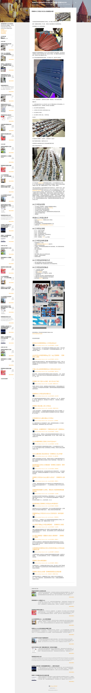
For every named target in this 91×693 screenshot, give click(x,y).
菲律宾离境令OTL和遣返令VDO (38, 600)
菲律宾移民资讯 (4, 30)
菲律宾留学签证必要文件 (6, 115)
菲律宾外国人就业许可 (36, 190)
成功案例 (2, 29)
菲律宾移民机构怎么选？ (37, 656)
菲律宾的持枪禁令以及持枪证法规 (39, 591)
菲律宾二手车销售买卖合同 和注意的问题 (40, 675)
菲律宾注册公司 (40, 219)
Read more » (71, 597)
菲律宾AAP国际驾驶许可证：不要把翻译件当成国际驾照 (6, 65)
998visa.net (48, 357)
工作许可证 (50, 207)
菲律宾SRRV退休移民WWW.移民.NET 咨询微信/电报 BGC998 (49, 2)
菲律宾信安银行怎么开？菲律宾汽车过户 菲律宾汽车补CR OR (6, 105)
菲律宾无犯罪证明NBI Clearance (46, 224)
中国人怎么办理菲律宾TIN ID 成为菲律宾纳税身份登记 (6, 54)
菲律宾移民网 (3, 33)
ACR (43, 237)
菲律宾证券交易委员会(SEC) (43, 244)
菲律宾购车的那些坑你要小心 (38, 609)
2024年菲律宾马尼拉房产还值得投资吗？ (40, 637)
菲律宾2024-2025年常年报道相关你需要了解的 (41, 628)
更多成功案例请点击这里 (37, 333)
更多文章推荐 (3, 32)
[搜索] (75, 2)
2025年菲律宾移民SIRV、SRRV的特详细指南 (41, 619)
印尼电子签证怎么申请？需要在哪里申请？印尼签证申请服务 (44, 647)
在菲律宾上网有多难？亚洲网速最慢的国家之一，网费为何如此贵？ (46, 666)
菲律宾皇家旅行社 (4, 85)
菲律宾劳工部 (40, 182)
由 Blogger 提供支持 (53, 686)
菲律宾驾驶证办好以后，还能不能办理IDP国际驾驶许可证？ (6, 76)
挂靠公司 (41, 278)
